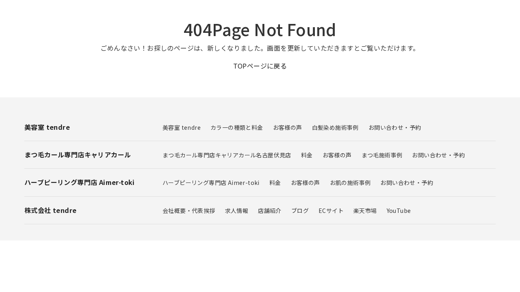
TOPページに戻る (260, 66)
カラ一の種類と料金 (236, 127)
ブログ (300, 210)
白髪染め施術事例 (335, 127)
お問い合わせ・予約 (394, 127)
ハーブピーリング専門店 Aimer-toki (211, 182)
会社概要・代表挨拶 (188, 210)
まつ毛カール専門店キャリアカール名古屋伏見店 (226, 155)
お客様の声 (287, 127)
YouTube (399, 210)
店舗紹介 (270, 210)
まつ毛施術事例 (382, 155)
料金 (307, 155)
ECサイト (331, 210)
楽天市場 (365, 210)
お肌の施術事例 (350, 182)
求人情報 (237, 210)
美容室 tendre (181, 127)
